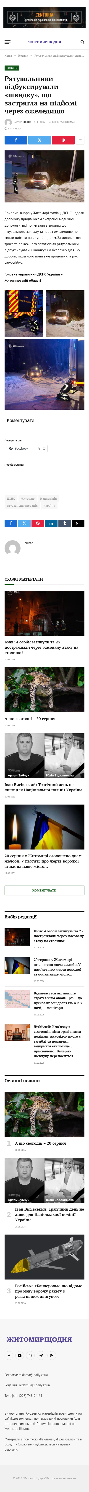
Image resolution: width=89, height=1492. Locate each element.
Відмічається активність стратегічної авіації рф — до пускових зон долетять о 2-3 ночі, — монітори (58, 1000)
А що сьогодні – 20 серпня (30, 718)
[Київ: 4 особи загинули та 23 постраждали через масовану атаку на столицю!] (44, 613)
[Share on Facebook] (16, 140)
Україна (49, 505)
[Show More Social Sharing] (80, 140)
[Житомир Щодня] (44, 42)
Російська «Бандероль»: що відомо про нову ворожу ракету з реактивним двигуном (48, 1291)
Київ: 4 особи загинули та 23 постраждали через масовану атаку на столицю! (41, 647)
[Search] (82, 42)
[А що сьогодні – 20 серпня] (44, 689)
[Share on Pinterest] (63, 140)
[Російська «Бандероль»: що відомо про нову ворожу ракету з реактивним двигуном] (44, 1257)
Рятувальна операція (22, 505)
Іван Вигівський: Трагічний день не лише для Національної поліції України (43, 787)
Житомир (28, 498)
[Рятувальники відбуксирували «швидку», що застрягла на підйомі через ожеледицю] (44, 176)
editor (27, 122)
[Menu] (7, 42)
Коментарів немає (63, 122)
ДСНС (11, 498)
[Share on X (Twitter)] (39, 140)
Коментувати (44, 890)
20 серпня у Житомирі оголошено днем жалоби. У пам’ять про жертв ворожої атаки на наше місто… (43, 861)
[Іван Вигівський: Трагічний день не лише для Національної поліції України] (44, 755)
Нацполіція (48, 498)
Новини (12, 68)
